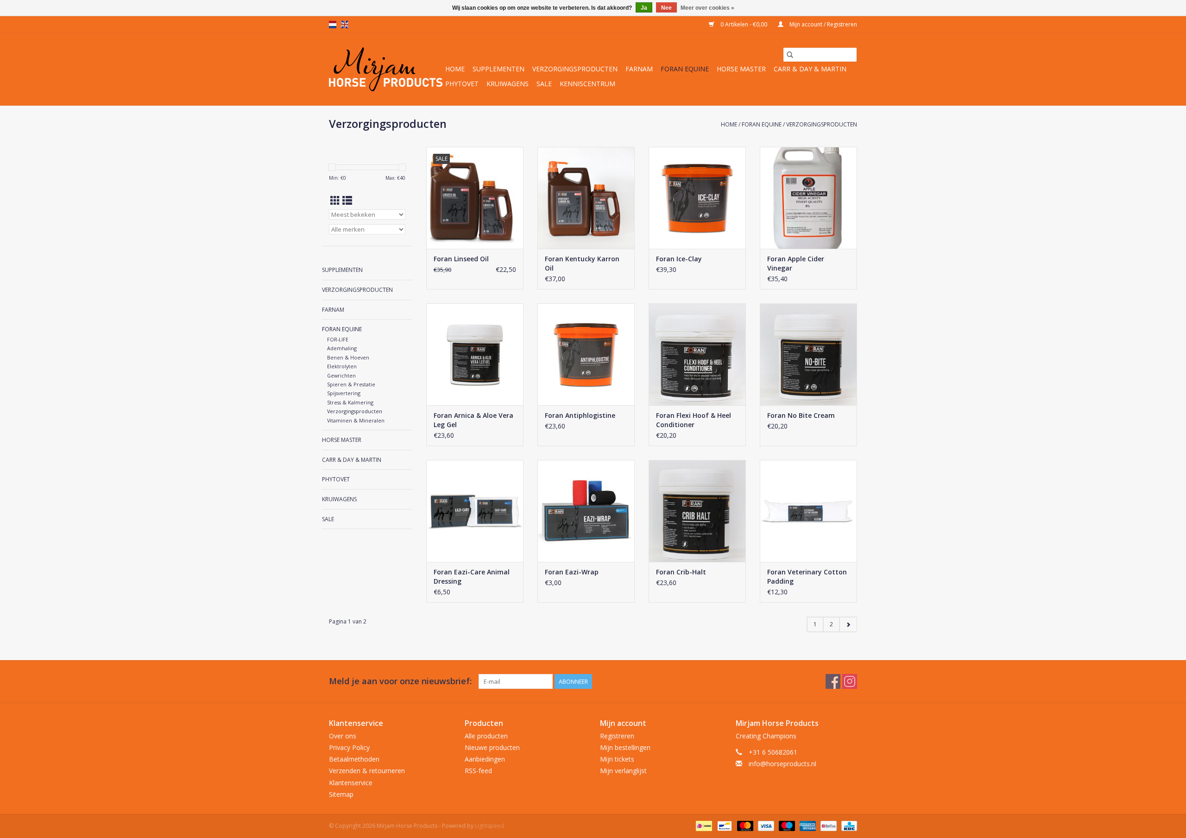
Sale (544, 83)
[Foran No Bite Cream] (808, 354)
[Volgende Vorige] (848, 624)
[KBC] (847, 825)
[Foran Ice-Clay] (697, 198)
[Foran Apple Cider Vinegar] (808, 198)
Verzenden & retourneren (367, 770)
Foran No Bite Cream (801, 415)
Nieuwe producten (492, 747)
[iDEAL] (703, 825)
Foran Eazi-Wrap (572, 571)
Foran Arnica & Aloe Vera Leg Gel (473, 420)
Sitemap (341, 794)
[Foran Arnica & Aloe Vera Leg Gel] (475, 354)
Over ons (342, 735)
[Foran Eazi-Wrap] (586, 511)
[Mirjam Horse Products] (385, 69)
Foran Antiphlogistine (580, 415)
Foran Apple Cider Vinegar (795, 263)
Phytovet (462, 83)
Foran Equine (685, 68)
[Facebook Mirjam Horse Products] (833, 681)
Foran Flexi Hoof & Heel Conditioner (693, 420)
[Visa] (765, 825)
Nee (666, 8)
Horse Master (741, 68)
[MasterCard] (744, 825)
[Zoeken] (790, 54)
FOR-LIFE (337, 339)
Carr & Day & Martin (810, 68)
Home (455, 68)
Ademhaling (342, 348)
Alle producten (486, 735)
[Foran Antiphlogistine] (586, 354)
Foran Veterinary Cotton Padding (807, 576)
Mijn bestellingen (625, 747)
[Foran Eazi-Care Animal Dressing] (475, 511)
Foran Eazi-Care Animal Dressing (472, 576)
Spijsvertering (343, 393)
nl (332, 24)
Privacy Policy (349, 747)
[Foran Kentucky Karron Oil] (586, 198)
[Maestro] (786, 825)
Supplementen (498, 68)
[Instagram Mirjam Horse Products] (849, 681)
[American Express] (806, 825)
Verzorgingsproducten (575, 68)
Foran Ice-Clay (679, 258)
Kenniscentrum (587, 83)
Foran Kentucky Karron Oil (582, 263)
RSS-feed (478, 770)
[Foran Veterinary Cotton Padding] (808, 511)
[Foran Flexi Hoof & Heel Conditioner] (697, 354)
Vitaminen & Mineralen (356, 420)
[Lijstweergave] (347, 200)
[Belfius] (827, 825)
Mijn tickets (617, 759)
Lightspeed (489, 826)
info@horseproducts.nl (782, 763)
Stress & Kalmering (350, 402)
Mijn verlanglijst (623, 770)
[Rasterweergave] (335, 200)
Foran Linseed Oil (461, 258)
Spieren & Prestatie (351, 384)
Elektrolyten (342, 366)
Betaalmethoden (354, 759)
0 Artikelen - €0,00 (744, 24)
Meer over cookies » (707, 8)
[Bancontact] (723, 825)
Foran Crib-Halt (681, 571)
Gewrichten (341, 375)
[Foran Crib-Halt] (697, 511)
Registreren (617, 735)
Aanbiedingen (485, 759)
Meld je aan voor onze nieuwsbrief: (400, 681)
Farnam (639, 68)
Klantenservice (350, 782)
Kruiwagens (507, 83)
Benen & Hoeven (348, 357)
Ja (644, 8)
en (344, 24)
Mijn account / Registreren (822, 24)
